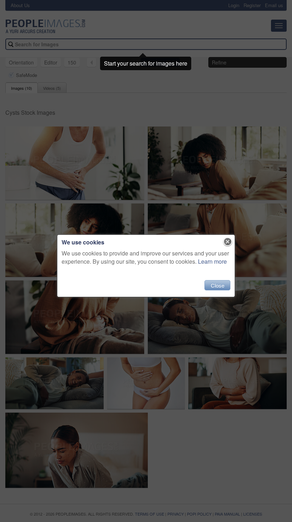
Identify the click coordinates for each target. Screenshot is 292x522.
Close (217, 285)
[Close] (228, 242)
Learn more (212, 261)
